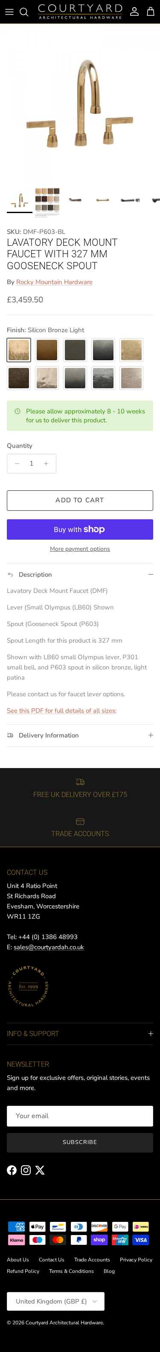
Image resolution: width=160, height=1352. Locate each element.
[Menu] (9, 12)
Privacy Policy (136, 1259)
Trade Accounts (92, 1259)
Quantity (19, 445)
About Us (18, 1259)
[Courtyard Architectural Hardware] (80, 11)
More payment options (80, 549)
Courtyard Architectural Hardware (64, 1322)
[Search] (28, 12)
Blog (109, 1271)
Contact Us (51, 1259)
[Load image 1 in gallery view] (80, 103)
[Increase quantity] (48, 463)
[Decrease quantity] (14, 463)
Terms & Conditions (71, 1271)
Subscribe (80, 1142)
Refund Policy (23, 1271)
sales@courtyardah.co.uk (49, 947)
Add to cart (79, 500)
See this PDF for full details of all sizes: (61, 710)
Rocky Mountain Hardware (54, 282)
